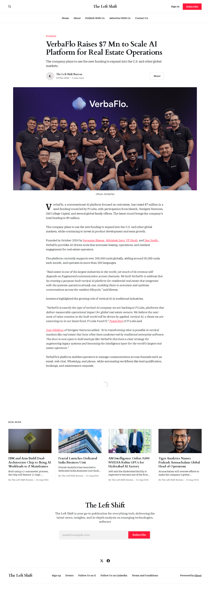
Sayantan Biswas (93, 240)
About (77, 18)
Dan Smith (151, 240)
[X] (101, 560)
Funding (51, 36)
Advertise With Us (120, 18)
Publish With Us (95, 18)
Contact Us (141, 18)
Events (69, 575)
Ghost (198, 575)
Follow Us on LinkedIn (114, 575)
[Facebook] (108, 560)
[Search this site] (9, 6)
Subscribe (192, 6)
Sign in (175, 6)
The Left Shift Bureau (69, 74)
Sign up (56, 575)
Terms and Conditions (145, 575)
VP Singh (132, 240)
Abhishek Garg (115, 240)
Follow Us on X (87, 575)
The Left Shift (105, 7)
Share (157, 76)
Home (65, 18)
